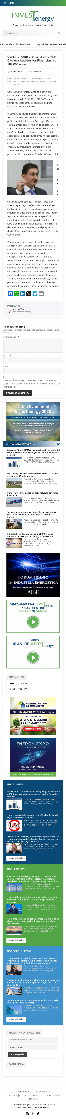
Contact (33, 1098)
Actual (24, 78)
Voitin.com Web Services (38, 1107)
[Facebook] (33, 1113)
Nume (7, 355)
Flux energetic (35, 71)
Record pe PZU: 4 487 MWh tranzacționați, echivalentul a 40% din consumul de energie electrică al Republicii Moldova (33, 452)
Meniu (12, 3)
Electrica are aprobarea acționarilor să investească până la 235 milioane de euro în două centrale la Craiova (31, 514)
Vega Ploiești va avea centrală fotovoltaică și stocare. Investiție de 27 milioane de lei (32, 474)
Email (7, 366)
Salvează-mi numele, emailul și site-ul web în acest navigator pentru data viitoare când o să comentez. (32, 383)
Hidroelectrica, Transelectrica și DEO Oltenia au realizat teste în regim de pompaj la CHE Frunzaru (30, 535)
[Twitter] (38, 1113)
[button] (5, 3)
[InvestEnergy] (33, 16)
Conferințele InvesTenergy (23, 1095)
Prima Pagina (13, 78)
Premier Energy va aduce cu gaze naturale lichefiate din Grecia (32, 494)
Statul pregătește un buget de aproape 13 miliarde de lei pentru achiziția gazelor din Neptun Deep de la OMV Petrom (32, 921)
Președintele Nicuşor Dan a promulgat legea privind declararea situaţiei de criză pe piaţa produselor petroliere (32, 899)
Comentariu (11, 337)
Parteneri (53, 1095)
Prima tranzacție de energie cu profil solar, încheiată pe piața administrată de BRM (32, 816)
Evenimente (43, 1091)
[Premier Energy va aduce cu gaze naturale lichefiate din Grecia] (14, 502)
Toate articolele (16, 858)
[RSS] (27, 1113)
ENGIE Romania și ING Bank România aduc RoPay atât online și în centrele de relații (32, 1001)
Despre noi (22, 1091)
